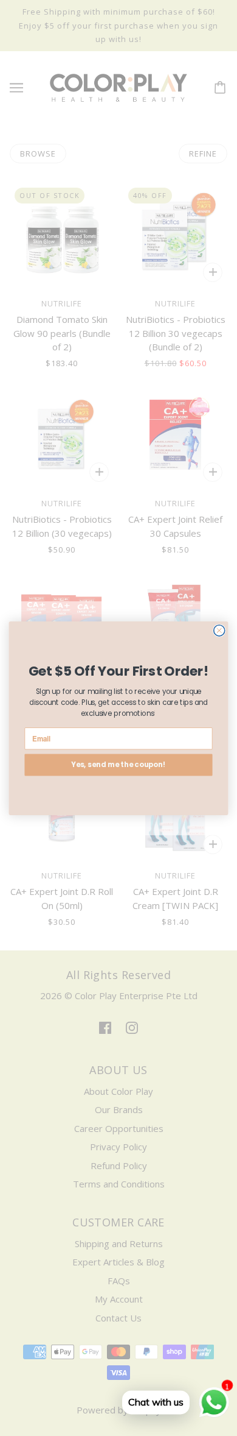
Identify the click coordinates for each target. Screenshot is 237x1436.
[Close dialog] (219, 629)
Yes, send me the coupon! (119, 764)
